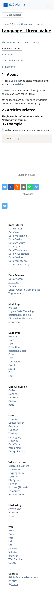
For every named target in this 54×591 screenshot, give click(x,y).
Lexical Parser (16, 422)
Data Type (14, 246)
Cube (11, 354)
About (8, 54)
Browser (13, 555)
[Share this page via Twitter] (5, 187)
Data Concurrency (18, 264)
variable (19, 84)
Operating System (18, 465)
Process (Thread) (18, 487)
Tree (10, 358)
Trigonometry (16, 293)
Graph (12, 365)
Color (11, 372)
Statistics (13, 282)
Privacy (12, 580)
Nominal (13, 394)
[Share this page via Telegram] (36, 187)
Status (14, 584)
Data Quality (15, 239)
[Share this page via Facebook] (11, 187)
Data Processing (17, 235)
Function (13, 429)
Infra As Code (16, 494)
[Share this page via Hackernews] (17, 187)
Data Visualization (18, 253)
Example (10, 66)
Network (13, 483)
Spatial (12, 368)
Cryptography (16, 473)
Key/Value (14, 361)
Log (10, 376)
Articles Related (14, 60)
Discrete (13, 397)
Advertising (14, 509)
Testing (12, 433)
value (14, 80)
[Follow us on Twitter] (5, 206)
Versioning (14, 447)
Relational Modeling (19, 314)
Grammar (26, 24)
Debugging (14, 437)
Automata (14, 322)
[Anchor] (20, 74)
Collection (14, 347)
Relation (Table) (17, 350)
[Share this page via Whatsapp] (30, 187)
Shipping (13, 440)
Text (10, 343)
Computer (14, 491)
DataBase (13, 232)
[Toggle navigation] (48, 5)
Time (11, 340)
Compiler (13, 419)
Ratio (11, 404)
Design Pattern (17, 451)
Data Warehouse (17, 250)
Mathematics (33, 289)
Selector (13, 552)
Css (10, 545)
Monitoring (14, 469)
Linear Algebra (16, 289)
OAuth (12, 562)
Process (12, 307)
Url (10, 541)
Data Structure (16, 243)
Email (11, 516)
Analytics (13, 512)
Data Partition (16, 257)
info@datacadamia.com (24, 577)
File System (14, 480)
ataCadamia (16, 4)
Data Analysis (16, 279)
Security (13, 476)
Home (5, 24)
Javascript (13, 548)
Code (15, 24)
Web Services (15, 559)
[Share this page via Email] (23, 187)
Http (11, 537)
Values (5, 90)
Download (46, 137)
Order (11, 390)
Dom (11, 534)
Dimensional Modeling (21, 318)
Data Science (15, 286)
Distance (13, 401)
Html (11, 530)
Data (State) (15, 228)
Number (13, 336)
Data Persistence (18, 261)
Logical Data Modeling (21, 311)
